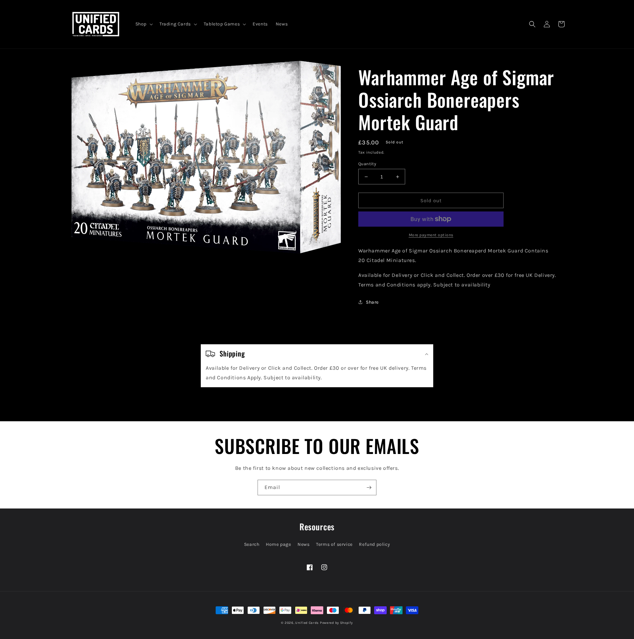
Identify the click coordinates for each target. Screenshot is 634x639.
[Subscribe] (369, 487)
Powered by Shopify (336, 623)
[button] (143, 24)
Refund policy (374, 544)
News (303, 544)
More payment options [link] (431, 235)
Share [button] (372, 302)
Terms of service (334, 544)
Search (252, 544)
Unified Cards (307, 623)
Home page (278, 544)
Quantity (367, 163)
